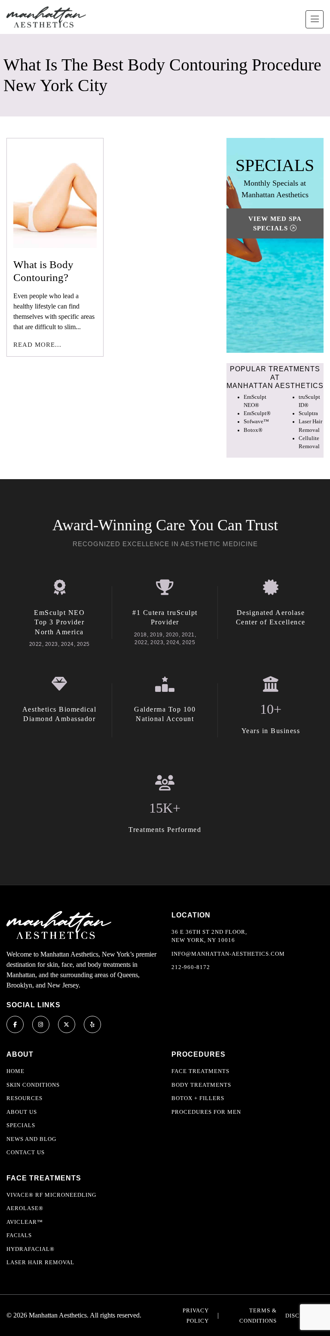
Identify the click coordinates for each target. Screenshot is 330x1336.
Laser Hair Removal (40, 1262)
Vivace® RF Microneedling (51, 1195)
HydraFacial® (30, 1249)
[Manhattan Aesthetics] (46, 17)
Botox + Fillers (197, 1098)
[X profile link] (66, 1024)
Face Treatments (200, 1071)
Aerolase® (24, 1208)
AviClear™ (24, 1222)
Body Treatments (201, 1085)
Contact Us (25, 1152)
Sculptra (308, 413)
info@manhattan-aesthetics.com (228, 954)
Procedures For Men (206, 1112)
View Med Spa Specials (275, 223)
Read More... (37, 344)
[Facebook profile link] (15, 1024)
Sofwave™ (256, 422)
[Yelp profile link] (92, 1024)
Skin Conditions (33, 1085)
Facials (19, 1235)
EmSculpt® (257, 413)
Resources (24, 1098)
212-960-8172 (190, 967)
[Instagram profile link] (40, 1024)
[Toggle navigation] (315, 19)
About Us (21, 1112)
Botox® (253, 430)
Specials (20, 1125)
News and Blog (31, 1139)
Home (15, 1071)
